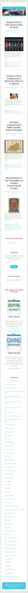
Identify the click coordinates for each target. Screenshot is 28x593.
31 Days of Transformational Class (13, 407)
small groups (18, 228)
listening (10, 228)
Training (7, 566)
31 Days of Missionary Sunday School (14, 402)
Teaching (11, 110)
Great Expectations (9, 463)
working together (11, 66)
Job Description (8, 474)
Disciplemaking (8, 442)
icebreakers (18, 226)
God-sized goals (17, 166)
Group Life (7, 467)
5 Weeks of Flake (9, 424)
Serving (6, 527)
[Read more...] (9, 106)
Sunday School (8, 555)
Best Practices (8, 432)
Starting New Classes (10, 552)
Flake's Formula (8, 460)
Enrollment (7, 449)
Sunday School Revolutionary (14, 11)
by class (11, 166)
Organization (8, 499)
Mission (6, 492)
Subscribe (14, 266)
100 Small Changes (9, 380)
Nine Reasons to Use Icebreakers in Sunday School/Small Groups (14, 183)
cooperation (7, 226)
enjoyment (12, 111)
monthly (6, 167)
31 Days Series (8, 412)
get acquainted (13, 226)
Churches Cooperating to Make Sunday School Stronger (14, 126)
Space (6, 534)
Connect (7, 439)
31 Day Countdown (9, 387)
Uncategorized (8, 573)
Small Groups (8, 530)
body (11, 65)
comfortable (17, 225)
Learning (7, 481)
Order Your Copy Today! (14, 368)
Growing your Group (10, 470)
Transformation (8, 569)
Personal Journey (9, 513)
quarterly (10, 167)
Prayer (6, 520)
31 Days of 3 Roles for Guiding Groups (14, 391)
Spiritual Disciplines (9, 545)
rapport (13, 228)
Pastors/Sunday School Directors (16, 164)
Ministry (7, 484)
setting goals (14, 167)
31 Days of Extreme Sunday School (13, 396)
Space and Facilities (9, 537)
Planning (7, 516)
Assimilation (11, 224)
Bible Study (7, 435)
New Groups (8, 495)
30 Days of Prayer (9, 384)
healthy (19, 65)
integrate (6, 228)
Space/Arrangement (10, 541)
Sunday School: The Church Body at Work (14, 25)
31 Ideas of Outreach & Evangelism (13, 419)
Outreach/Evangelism (10, 506)
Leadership (7, 477)
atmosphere (12, 225)
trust (5, 229)
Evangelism (7, 453)
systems (6, 66)
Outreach (7, 502)
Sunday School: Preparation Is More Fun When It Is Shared (14, 79)
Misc (10, 62)
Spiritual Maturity (9, 548)
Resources (7, 523)
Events (6, 456)
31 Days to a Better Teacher (11, 416)
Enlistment (7, 446)
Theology (7, 562)
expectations (14, 65)
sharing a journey (11, 113)
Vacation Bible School (10, 576)
